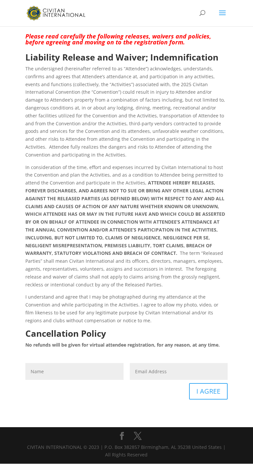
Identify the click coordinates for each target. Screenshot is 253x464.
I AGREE (208, 391)
